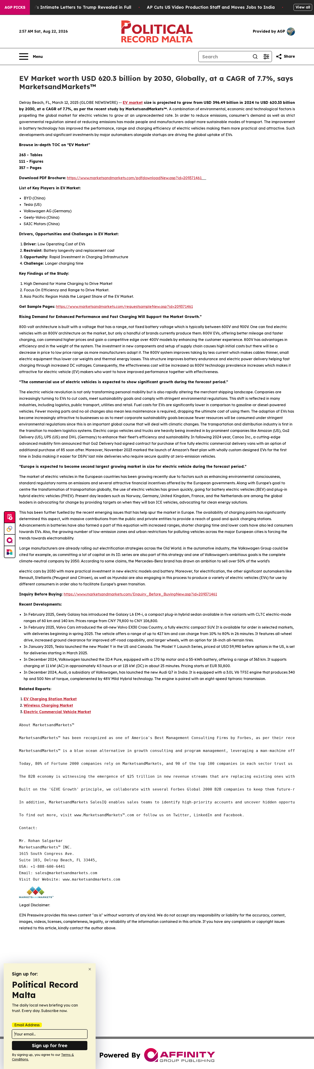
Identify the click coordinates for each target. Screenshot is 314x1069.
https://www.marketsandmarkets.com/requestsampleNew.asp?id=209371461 (124, 306)
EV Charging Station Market (50, 699)
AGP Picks (15, 7)
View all (303, 7)
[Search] (255, 56)
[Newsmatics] (9, 552)
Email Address (27, 1025)
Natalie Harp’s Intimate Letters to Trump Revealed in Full (69, 7)
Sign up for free (49, 1045)
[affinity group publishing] (9, 540)
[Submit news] (9, 517)
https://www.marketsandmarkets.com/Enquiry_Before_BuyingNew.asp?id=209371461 (140, 594)
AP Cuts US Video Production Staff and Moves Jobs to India (211, 7)
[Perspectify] (9, 529)
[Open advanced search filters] (266, 56)
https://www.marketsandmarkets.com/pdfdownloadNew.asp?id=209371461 (134, 178)
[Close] (90, 969)
